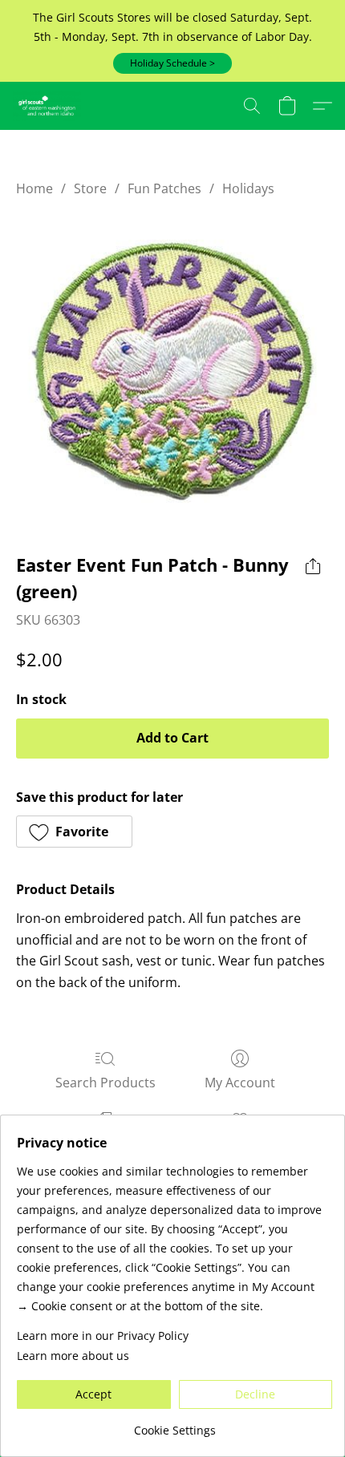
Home (34, 188)
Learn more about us (73, 1355)
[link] (174, 1424)
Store (90, 188)
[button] (172, 63)
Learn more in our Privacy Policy (103, 1335)
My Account (240, 1082)
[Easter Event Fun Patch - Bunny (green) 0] (172, 371)
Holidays (248, 188)
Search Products (105, 1082)
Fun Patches (164, 188)
